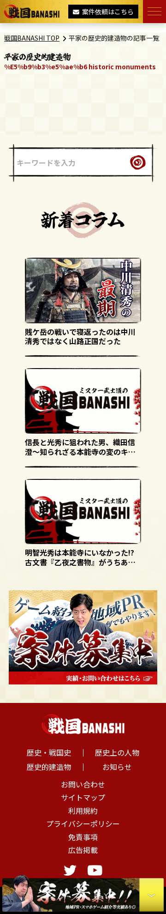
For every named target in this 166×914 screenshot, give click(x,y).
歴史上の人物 (117, 752)
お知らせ (117, 766)
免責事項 (83, 836)
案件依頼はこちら (108, 11)
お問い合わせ (83, 784)
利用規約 (83, 810)
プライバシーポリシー (83, 823)
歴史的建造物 (49, 766)
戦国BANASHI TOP (31, 37)
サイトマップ (83, 797)
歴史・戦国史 (49, 752)
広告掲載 (83, 849)
